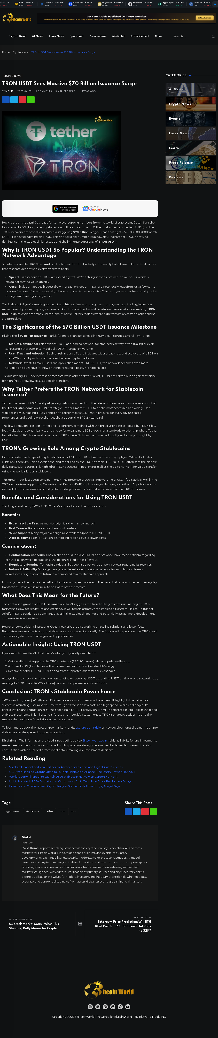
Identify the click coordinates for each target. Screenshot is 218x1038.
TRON (62, 811)
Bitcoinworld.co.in (95, 740)
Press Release (97, 36)
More (158, 36)
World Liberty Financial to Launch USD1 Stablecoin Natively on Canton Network (63, 776)
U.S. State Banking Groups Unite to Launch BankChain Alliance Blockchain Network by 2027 (72, 772)
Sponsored (76, 36)
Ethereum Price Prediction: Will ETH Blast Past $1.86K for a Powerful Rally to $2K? (123, 926)
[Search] (213, 36)
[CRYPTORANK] (215, 4)
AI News (37, 36)
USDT (73, 811)
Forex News (56, 36)
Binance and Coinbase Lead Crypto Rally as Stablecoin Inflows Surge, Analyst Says (64, 786)
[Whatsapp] (31, 99)
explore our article (88, 727)
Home (6, 52)
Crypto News (17, 36)
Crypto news (12, 811)
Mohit (9, 91)
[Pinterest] (22, 99)
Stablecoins (32, 811)
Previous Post (22, 919)
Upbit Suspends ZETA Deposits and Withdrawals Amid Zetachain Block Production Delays (70, 781)
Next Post (140, 917)
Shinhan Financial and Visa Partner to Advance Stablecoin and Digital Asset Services (65, 767)
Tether (49, 811)
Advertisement (139, 36)
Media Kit (118, 36)
